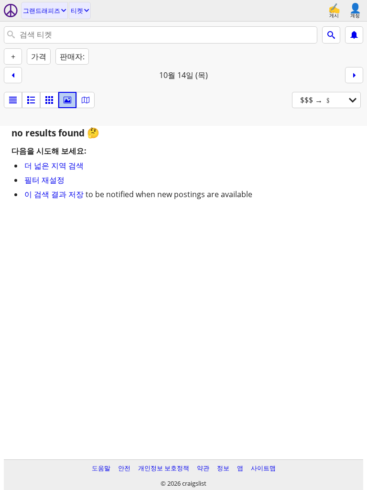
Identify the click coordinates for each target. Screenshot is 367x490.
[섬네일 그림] (31, 100)
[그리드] (49, 100)
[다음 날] (354, 75)
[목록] (13, 100)
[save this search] (354, 35)
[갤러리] (67, 100)
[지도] (85, 100)
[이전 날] (13, 75)
